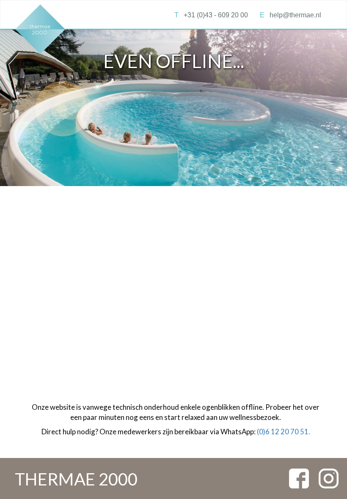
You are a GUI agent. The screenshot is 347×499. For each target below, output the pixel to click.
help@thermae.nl (290, 15)
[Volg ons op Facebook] (299, 477)
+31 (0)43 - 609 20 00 (211, 15)
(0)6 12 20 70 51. (283, 431)
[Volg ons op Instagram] (329, 477)
